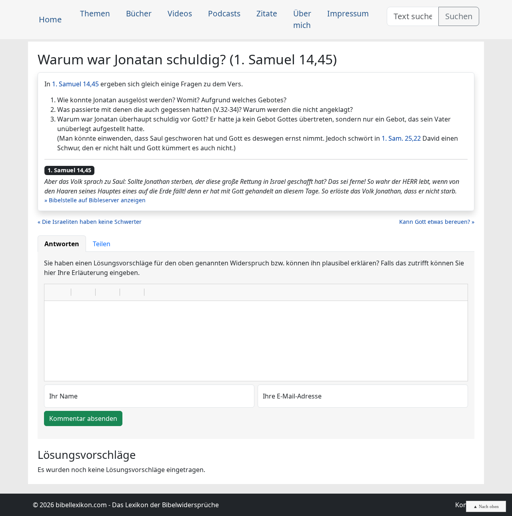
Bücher (139, 13)
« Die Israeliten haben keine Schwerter (90, 221)
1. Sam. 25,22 (401, 138)
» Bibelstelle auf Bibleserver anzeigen (95, 200)
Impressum (348, 13)
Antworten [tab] (61, 243)
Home (50, 19)
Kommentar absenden (83, 418)
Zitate (266, 13)
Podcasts (224, 13)
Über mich (302, 19)
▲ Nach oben (486, 506)
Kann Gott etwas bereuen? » (436, 221)
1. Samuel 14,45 (75, 84)
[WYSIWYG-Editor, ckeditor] (256, 341)
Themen (95, 13)
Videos (180, 13)
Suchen (458, 16)
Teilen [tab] (101, 243)
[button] (53, 292)
